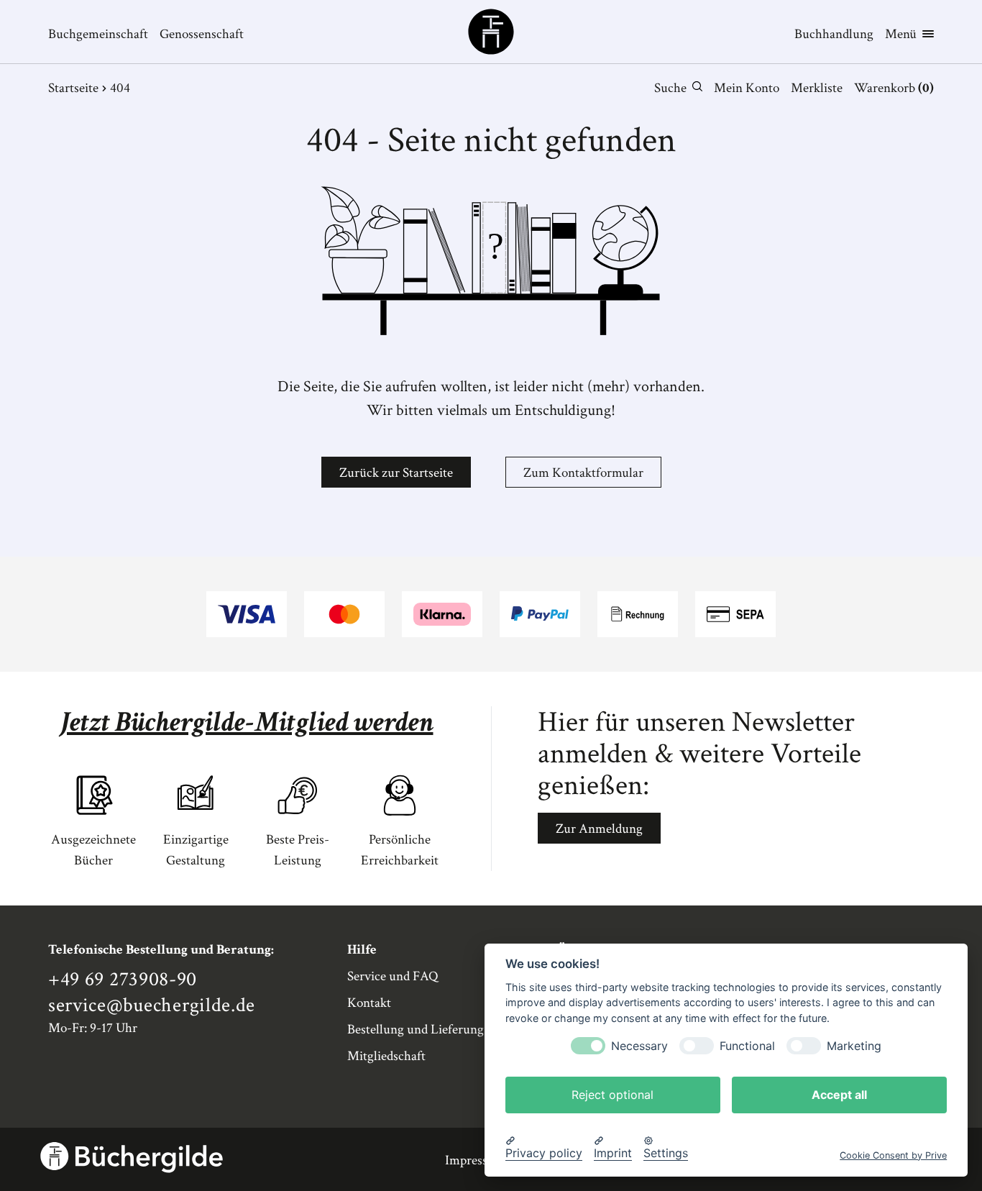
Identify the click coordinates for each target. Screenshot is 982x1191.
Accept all (839, 1094)
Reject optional (612, 1094)
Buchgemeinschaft (98, 34)
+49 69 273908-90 (122, 979)
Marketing (854, 1045)
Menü (901, 34)
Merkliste (817, 88)
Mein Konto (746, 88)
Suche (670, 88)
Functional (747, 1045)
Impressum (475, 1160)
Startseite (73, 88)
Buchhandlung (833, 34)
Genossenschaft (202, 34)
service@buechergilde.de (151, 1005)
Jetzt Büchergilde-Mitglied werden (246, 722)
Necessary (639, 1045)
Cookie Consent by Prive (893, 1154)
